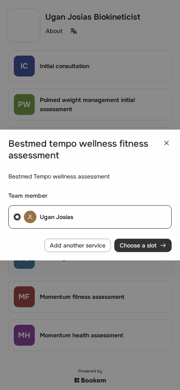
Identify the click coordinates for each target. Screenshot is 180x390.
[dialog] (90, 195)
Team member (27, 195)
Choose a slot (138, 245)
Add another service (77, 245)
